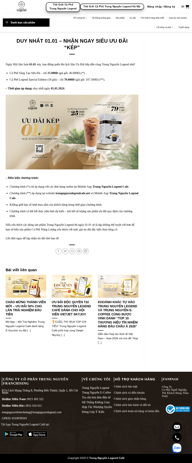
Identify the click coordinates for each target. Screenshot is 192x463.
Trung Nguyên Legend (95, 387)
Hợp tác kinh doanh (178, 18)
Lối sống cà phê (164, 27)
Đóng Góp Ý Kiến (93, 411)
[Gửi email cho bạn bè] (72, 251)
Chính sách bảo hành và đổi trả (132, 404)
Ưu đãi (133, 18)
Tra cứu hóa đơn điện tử (96, 397)
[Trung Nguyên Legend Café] (21, 6)
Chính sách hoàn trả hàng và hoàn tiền (136, 411)
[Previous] (5, 314)
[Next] (139, 314)
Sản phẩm (120, 18)
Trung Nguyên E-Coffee (96, 392)
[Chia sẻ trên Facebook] (59, 251)
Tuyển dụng (183, 27)
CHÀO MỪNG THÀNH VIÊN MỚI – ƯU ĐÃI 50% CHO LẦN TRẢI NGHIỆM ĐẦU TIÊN (26, 308)
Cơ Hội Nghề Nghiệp (174, 389)
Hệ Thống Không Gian (96, 402)
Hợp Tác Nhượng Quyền (97, 407)
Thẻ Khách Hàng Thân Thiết (175, 394)
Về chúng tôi (79, 18)
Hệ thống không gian (101, 18)
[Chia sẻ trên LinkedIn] (86, 251)
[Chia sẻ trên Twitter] (65, 251)
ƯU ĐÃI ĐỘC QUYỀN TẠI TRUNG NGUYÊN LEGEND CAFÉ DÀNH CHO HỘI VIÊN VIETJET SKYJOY (71, 308)
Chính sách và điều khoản (129, 392)
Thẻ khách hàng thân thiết (152, 18)
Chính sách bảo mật (125, 386)
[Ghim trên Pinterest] (79, 251)
